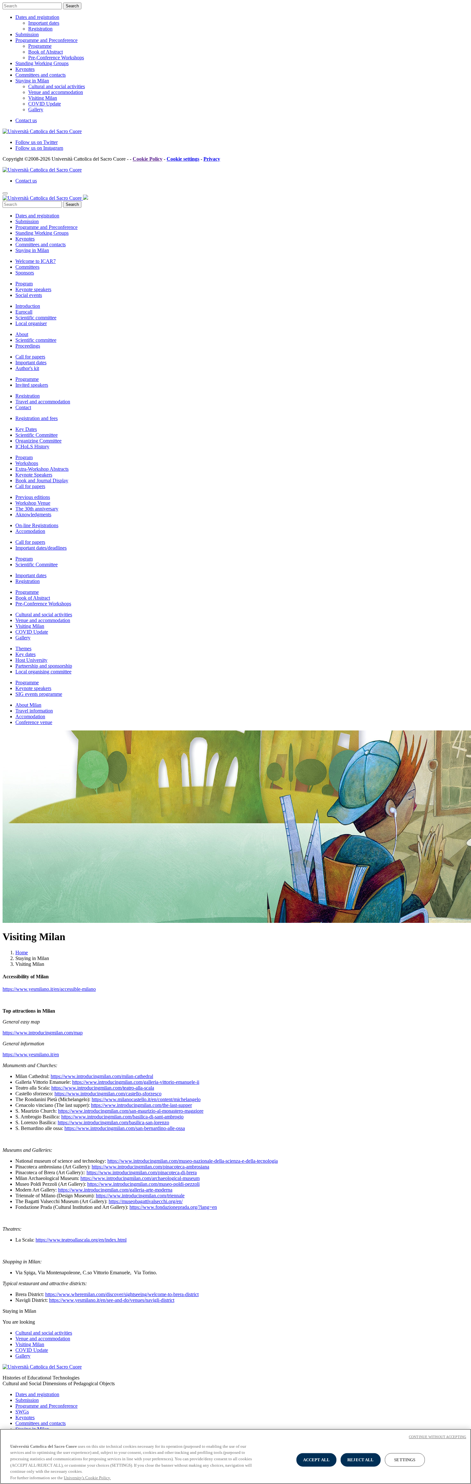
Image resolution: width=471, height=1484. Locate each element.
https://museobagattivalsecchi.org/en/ (146, 1201)
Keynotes (25, 69)
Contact (23, 407)
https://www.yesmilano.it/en (31, 1054)
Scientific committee (35, 317)
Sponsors (24, 272)
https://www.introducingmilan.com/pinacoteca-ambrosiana (150, 1166)
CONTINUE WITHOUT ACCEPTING (437, 1437)
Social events (28, 295)
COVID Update (44, 103)
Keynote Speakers (33, 474)
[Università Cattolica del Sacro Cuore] (42, 131)
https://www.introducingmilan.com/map (43, 1032)
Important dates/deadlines (41, 548)
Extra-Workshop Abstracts (42, 469)
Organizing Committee (38, 440)
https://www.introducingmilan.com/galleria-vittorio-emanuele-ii (135, 1082)
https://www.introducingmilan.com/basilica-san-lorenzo (113, 1122)
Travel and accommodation (42, 401)
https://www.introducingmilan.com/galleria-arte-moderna (115, 1190)
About (21, 334)
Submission (27, 34)
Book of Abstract (45, 52)
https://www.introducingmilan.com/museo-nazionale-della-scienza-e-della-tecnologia (192, 1161)
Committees (27, 267)
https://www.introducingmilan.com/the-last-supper (141, 1105)
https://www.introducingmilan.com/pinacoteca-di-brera (142, 1172)
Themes (23, 648)
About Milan (28, 705)
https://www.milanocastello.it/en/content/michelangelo (146, 1099)
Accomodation (30, 531)
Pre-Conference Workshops (56, 57)
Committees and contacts (40, 75)
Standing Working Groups (42, 63)
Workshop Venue (32, 503)
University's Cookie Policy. (87, 1477)
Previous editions (32, 497)
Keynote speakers (33, 289)
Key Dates (26, 429)
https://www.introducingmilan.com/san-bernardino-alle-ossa (124, 1128)
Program (24, 283)
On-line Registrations (36, 525)
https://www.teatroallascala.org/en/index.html (81, 1240)
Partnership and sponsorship (43, 666)
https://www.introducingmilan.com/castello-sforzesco (107, 1093)
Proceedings (27, 346)
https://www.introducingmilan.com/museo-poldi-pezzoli (143, 1184)
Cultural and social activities (56, 86)
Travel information (34, 710)
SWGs (22, 1411)
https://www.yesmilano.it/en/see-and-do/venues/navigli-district (111, 1300)
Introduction (27, 306)
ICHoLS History (32, 446)
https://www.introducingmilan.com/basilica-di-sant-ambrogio (122, 1116)
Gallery (35, 109)
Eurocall (23, 312)
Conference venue (33, 722)
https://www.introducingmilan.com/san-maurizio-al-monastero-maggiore (130, 1111)
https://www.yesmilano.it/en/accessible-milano (49, 989)
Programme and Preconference (46, 40)
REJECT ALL (360, 1459)
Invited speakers (31, 385)
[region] (235, 1456)
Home (21, 952)
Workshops (26, 463)
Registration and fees (36, 418)
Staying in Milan (32, 80)
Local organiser (31, 323)
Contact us (26, 120)
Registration (40, 28)
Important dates (43, 23)
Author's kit (27, 368)
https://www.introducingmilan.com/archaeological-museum (140, 1178)
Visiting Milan (42, 98)
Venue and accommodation (55, 92)
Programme (40, 46)
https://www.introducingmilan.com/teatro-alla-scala (102, 1088)
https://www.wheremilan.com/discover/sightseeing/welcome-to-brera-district (122, 1294)
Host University (31, 660)
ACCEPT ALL (316, 1459)
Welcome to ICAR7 (35, 261)
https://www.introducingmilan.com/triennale (140, 1195)
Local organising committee (43, 671)
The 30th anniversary (36, 508)
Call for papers (30, 356)
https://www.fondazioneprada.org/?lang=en (173, 1207)
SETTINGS (404, 1459)
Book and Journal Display (41, 480)
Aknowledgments (33, 514)
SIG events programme (38, 694)
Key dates (25, 654)
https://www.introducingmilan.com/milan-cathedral (102, 1076)
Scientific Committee (36, 435)
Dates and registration (37, 17)
